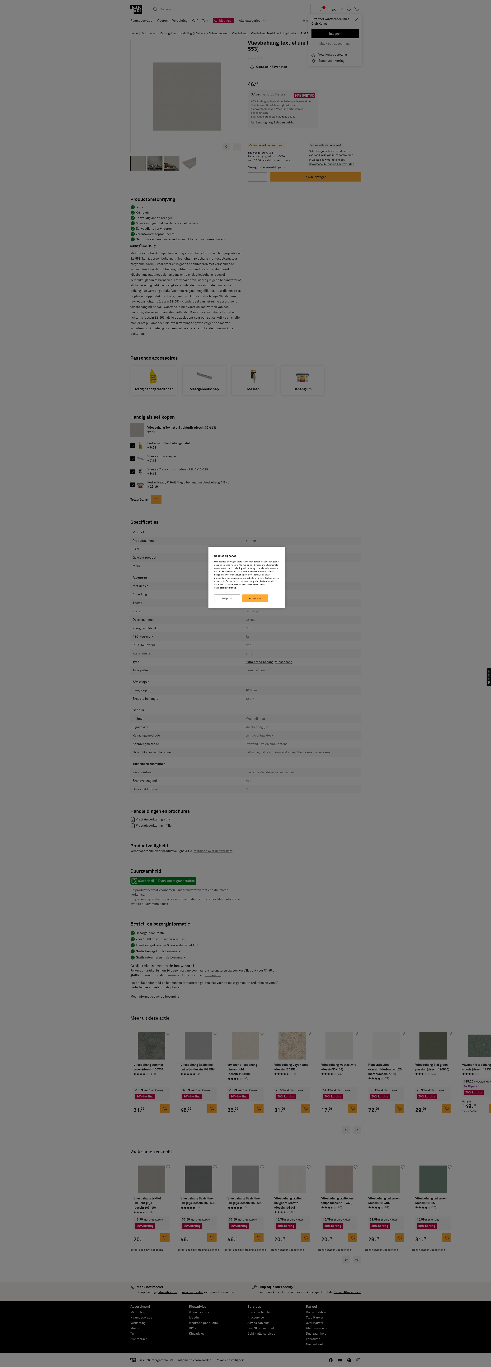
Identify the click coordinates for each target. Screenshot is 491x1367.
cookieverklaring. (228, 588)
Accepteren (255, 598)
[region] (246, 577)
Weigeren (227, 598)
